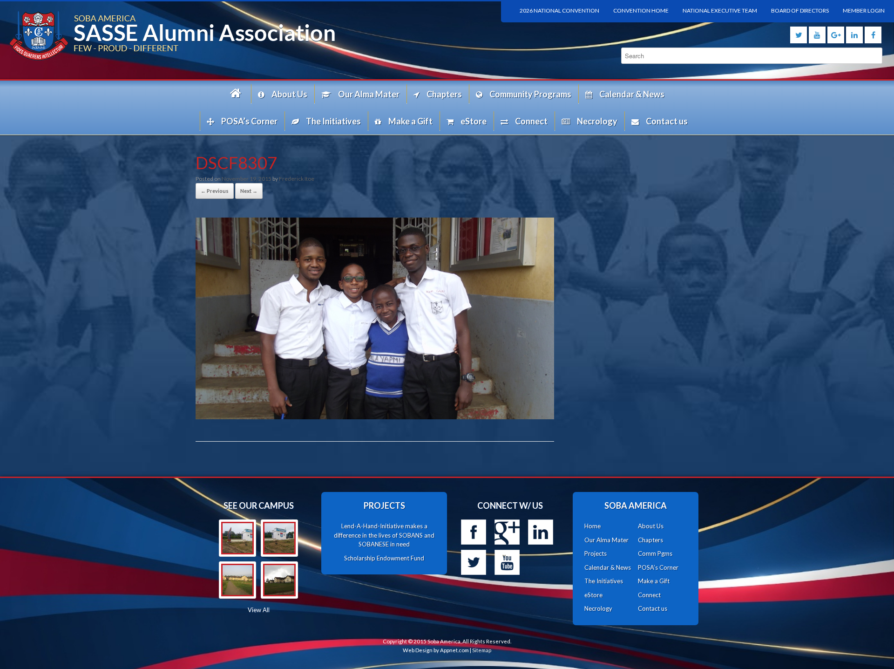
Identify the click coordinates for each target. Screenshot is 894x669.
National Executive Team (720, 10)
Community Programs (530, 94)
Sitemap (481, 650)
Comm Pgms (655, 553)
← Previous (215, 191)
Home (237, 94)
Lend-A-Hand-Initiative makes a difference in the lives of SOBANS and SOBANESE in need (384, 535)
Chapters (444, 94)
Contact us (667, 121)
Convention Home (641, 10)
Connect (531, 121)
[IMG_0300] (237, 580)
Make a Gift (410, 121)
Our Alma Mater (369, 94)
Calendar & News (631, 94)
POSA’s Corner (249, 121)
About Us (289, 94)
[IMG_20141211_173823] (279, 538)
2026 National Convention (559, 10)
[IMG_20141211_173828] (237, 538)
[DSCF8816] (279, 580)
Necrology (597, 121)
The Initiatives (333, 121)
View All (259, 610)
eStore (474, 121)
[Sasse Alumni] (223, 35)
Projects (595, 553)
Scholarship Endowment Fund (384, 558)
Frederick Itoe (296, 178)
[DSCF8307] (375, 416)
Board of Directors (800, 10)
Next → (248, 191)
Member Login (864, 10)
